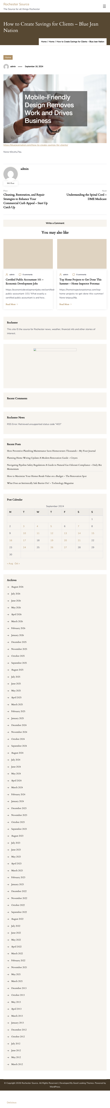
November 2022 (19, 898)
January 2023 (17, 884)
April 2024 (16, 780)
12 (51, 533)
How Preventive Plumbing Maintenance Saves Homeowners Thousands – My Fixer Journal (51, 450)
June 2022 (16, 932)
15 (92, 533)
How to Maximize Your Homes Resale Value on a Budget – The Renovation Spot (47, 476)
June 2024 (16, 766)
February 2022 (18, 960)
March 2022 (17, 953)
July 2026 (15, 593)
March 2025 (17, 704)
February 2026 (18, 628)
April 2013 (16, 1008)
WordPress (55, 1086)
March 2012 (17, 1064)
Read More (11, 304)
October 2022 (18, 905)
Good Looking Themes (83, 1083)
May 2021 (16, 974)
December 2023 (18, 808)
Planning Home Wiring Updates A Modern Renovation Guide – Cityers (42, 457)
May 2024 (16, 773)
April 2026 (16, 614)
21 (79, 540)
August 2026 (17, 586)
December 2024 (18, 725)
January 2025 (17, 718)
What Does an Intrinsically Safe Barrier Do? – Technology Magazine (40, 483)
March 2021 (17, 981)
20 (65, 540)
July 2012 (15, 1043)
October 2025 (18, 656)
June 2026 (16, 600)
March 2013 (17, 1015)
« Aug (10, 563)
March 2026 (17, 621)
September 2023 (19, 829)
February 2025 (18, 711)
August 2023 (17, 835)
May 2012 (16, 1057)
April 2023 (16, 863)
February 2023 (18, 877)
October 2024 (18, 739)
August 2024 (17, 752)
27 (65, 547)
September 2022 (19, 912)
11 (38, 533)
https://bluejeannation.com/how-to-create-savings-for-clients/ (35, 145)
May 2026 (16, 607)
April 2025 (16, 697)
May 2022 (16, 939)
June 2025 (16, 683)
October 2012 (18, 1036)
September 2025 (19, 663)
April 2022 (16, 946)
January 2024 (17, 801)
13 (65, 533)
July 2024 (15, 759)
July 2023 (15, 842)
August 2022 (17, 919)
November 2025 (19, 649)
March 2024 (17, 787)
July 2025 (15, 676)
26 (51, 547)
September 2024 (19, 745)
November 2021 (19, 967)
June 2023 (16, 849)
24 (24, 547)
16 (10, 540)
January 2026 (17, 635)
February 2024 (18, 794)
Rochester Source (16, 4)
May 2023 (16, 856)
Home (8, 57)
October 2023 (18, 822)
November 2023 (19, 815)
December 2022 (18, 891)
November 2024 (19, 732)
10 (24, 533)
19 (51, 540)
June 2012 (16, 1050)
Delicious (11, 1102)
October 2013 (18, 995)
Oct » (17, 563)
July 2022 (15, 926)
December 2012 (18, 1029)
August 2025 (17, 669)
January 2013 (17, 1022)
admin (13, 66)
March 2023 (17, 870)
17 (24, 540)
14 (79, 533)
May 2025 (16, 690)
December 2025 (18, 642)
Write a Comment (55, 223)
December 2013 (18, 988)
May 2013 (16, 1002)
